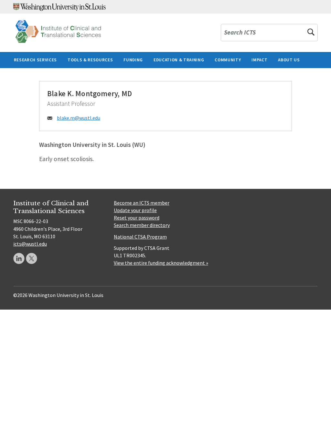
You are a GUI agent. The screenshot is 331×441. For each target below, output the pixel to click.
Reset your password (136, 217)
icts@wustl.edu (30, 244)
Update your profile (135, 210)
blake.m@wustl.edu (78, 118)
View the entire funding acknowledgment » (161, 263)
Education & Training (179, 60)
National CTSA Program (140, 236)
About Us (289, 60)
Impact (259, 60)
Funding (133, 60)
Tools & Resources (90, 60)
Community (228, 60)
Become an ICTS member (141, 203)
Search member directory (142, 225)
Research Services (35, 60)
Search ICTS (240, 33)
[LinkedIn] (19, 258)
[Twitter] (31, 258)
